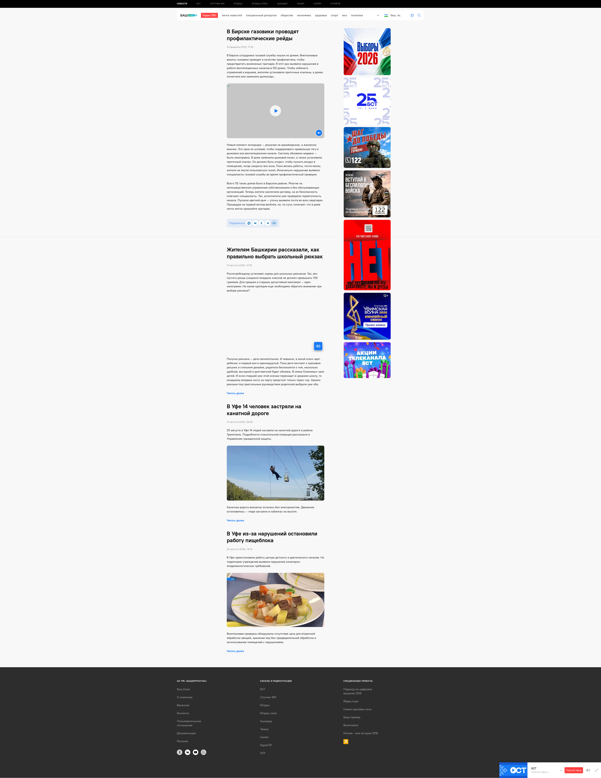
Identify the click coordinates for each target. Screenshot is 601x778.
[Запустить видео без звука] (319, 132)
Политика (357, 15)
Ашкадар (282, 3)
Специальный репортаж (261, 15)
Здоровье (321, 15)
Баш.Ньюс (183, 689)
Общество (287, 15)
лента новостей (232, 15)
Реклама (182, 741)
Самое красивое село (357, 709)
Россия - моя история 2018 (360, 733)
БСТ (199, 3)
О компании (184, 697)
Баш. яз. (395, 15)
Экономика (304, 15)
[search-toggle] (419, 15)
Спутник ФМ (217, 3)
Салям (317, 3)
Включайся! (350, 725)
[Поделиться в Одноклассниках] (261, 223)
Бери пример (351, 717)
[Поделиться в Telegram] (267, 223)
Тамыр (300, 3)
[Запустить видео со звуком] (275, 110)
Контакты (183, 713)
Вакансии (183, 705)
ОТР (262, 753)
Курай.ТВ (335, 3)
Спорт (334, 15)
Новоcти (182, 3)
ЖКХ (344, 15)
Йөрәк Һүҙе (350, 701)
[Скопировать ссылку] (274, 223)
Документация (186, 733)
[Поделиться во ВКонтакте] (255, 223)
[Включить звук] (318, 346)
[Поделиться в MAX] (249, 223)
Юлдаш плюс (260, 3)
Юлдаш (238, 3)
